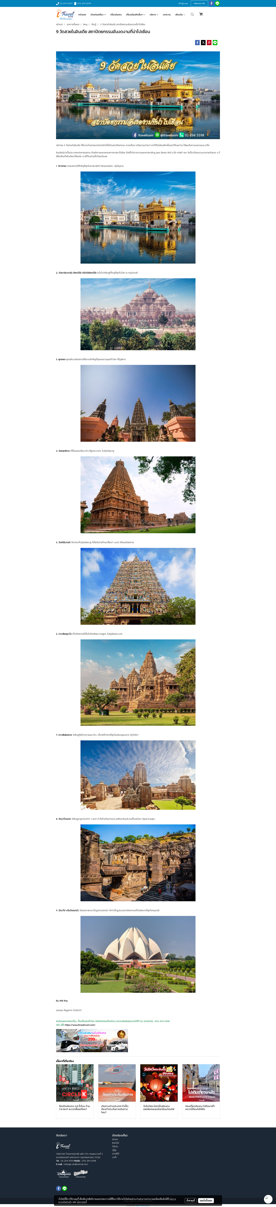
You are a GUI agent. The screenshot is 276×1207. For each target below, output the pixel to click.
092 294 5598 (84, 3)
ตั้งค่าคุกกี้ (191, 1200)
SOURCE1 (77, 1010)
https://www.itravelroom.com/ (80, 1025)
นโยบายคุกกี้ (82, 1202)
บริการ (153, 14)
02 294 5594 (66, 3)
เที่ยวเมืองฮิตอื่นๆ (134, 14)
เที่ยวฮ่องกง (116, 14)
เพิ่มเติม (179, 14)
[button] (192, 14)
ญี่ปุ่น (114, 1150)
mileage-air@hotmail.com (76, 1164)
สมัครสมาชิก (199, 3)
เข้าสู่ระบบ (183, 3)
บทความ (167, 14)
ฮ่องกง (115, 1139)
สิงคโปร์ (115, 1143)
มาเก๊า (114, 1157)
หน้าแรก (82, 14)
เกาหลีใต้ (115, 1153)
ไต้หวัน (115, 1146)
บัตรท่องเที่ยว (97, 14)
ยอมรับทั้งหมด (206, 1200)
